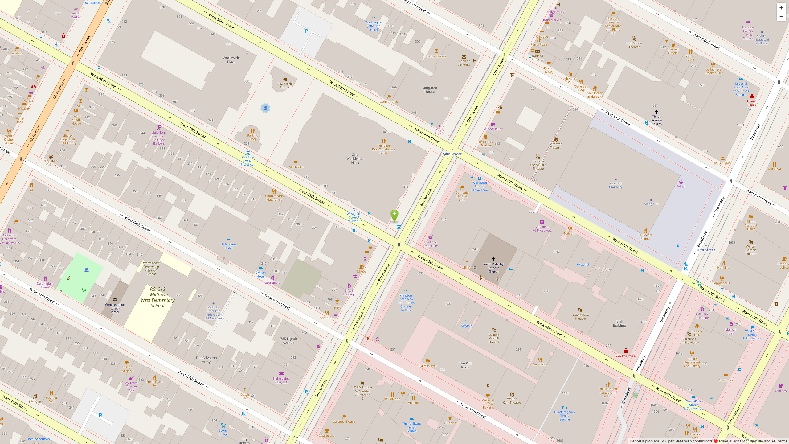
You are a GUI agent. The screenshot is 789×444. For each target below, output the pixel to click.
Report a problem (644, 440)
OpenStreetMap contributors (689, 440)
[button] (395, 216)
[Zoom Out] (781, 16)
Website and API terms (768, 440)
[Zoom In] (781, 7)
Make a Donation (733, 440)
